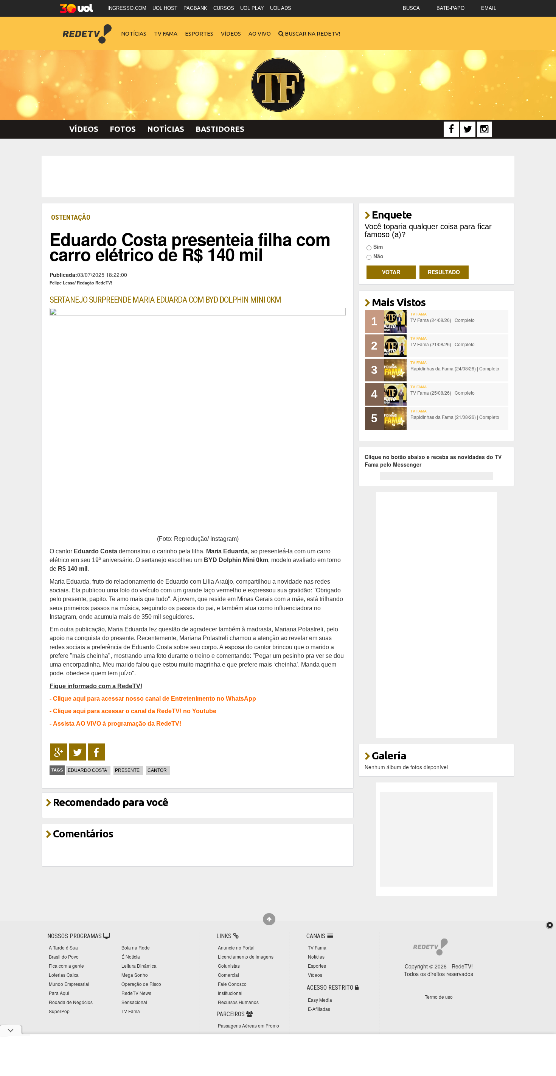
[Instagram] (484, 129)
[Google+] (58, 752)
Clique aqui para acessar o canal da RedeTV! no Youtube (134, 710)
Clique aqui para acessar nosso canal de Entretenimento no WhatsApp (154, 698)
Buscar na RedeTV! (312, 33)
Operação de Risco (141, 984)
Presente (127, 770)
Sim (378, 246)
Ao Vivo (259, 33)
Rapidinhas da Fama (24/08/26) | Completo (454, 368)
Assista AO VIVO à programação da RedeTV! (117, 723)
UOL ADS (280, 8)
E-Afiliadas (319, 1009)
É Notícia (130, 956)
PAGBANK (195, 8)
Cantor (157, 770)
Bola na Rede (135, 947)
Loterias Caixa (64, 974)
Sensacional (134, 1002)
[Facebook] (451, 129)
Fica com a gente (66, 965)
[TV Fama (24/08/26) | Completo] (395, 321)
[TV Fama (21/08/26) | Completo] (395, 345)
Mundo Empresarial (69, 984)
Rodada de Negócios (71, 1002)
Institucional (230, 993)
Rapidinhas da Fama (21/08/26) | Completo (454, 417)
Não (378, 256)
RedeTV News (136, 993)
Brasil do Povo (64, 956)
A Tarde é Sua (63, 947)
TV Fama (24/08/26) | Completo (442, 320)
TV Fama (165, 33)
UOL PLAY (252, 8)
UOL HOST (164, 8)
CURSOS (223, 8)
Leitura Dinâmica (139, 965)
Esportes (199, 33)
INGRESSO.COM (126, 8)
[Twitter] (467, 129)
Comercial (228, 974)
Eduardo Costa (87, 770)
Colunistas (229, 965)
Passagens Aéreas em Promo (248, 1025)
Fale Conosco (232, 984)
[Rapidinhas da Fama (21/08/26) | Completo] (395, 418)
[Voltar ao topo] (269, 919)
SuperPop (59, 1011)
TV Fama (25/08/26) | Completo (442, 392)
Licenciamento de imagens (245, 956)
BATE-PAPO (450, 8)
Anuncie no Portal (236, 947)
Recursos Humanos (238, 1002)
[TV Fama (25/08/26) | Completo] (395, 394)
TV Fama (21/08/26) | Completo (442, 344)
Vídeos (231, 33)
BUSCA (411, 8)
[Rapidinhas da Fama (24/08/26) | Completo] (395, 370)
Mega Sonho (134, 974)
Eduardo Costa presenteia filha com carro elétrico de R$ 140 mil (190, 246)
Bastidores (220, 129)
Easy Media (320, 999)
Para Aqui (59, 993)
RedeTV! (87, 28)
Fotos (123, 129)
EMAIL (488, 8)
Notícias (133, 33)
